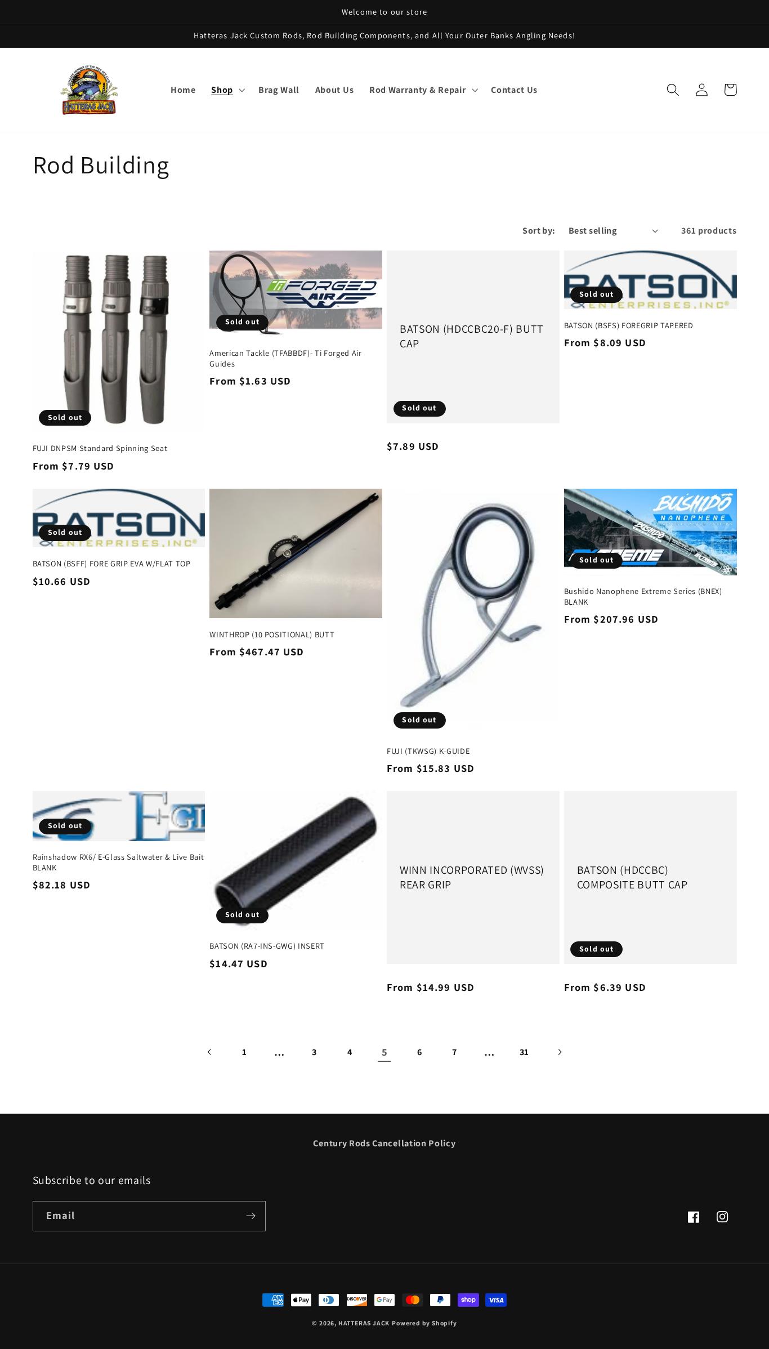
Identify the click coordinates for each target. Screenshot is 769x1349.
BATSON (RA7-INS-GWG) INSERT (267, 946)
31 (524, 1052)
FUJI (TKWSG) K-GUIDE (428, 751)
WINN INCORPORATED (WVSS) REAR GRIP (472, 877)
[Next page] (559, 1052)
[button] (227, 90)
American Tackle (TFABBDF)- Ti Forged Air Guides (285, 358)
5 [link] (385, 1051)
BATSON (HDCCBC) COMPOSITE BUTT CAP (632, 877)
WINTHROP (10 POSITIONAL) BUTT (271, 634)
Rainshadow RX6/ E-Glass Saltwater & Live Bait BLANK (118, 862)
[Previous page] (209, 1052)
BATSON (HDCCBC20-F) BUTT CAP (472, 336)
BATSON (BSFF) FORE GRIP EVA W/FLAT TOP (112, 564)
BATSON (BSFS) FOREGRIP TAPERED (629, 325)
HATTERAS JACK (364, 1323)
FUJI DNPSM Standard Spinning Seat (100, 448)
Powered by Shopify (424, 1323)
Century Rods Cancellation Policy (384, 1143)
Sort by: (539, 230)
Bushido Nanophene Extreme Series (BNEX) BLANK (643, 596)
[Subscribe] (250, 1216)
